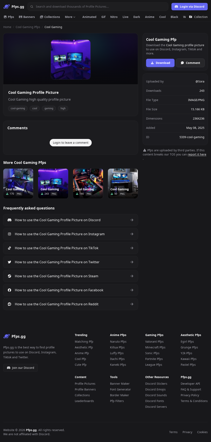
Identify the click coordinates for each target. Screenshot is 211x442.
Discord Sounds (156, 395)
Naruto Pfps (118, 341)
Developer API (190, 384)
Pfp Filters (117, 401)
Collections (51, 17)
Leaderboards (84, 401)
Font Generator (120, 389)
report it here (197, 154)
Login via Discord (192, 6)
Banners (28, 17)
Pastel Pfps (188, 365)
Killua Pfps (117, 347)
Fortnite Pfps (154, 359)
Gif (103, 17)
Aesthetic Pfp (84, 347)
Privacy (187, 432)
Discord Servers (156, 407)
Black (174, 17)
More (68, 17)
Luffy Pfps (117, 353)
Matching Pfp (84, 341)
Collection (201, 17)
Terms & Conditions (194, 401)
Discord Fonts (154, 401)
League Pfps (153, 365)
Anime (149, 17)
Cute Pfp (81, 365)
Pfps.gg (31, 430)
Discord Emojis (155, 389)
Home (7, 27)
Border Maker (119, 395)
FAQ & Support (191, 389)
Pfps (10, 17)
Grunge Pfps (189, 347)
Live (125, 17)
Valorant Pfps (154, 341)
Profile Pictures (85, 384)
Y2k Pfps (186, 353)
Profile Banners (85, 389)
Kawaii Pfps (189, 359)
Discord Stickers (156, 384)
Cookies (202, 432)
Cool (162, 17)
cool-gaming (18, 108)
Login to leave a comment (70, 143)
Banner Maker (120, 384)
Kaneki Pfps (118, 365)
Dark (136, 17)
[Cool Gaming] (18, 184)
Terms (173, 432)
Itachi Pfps (117, 359)
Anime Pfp (82, 353)
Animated (89, 17)
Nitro (114, 17)
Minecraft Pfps (155, 347)
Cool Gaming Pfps (28, 27)
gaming (49, 108)
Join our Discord (23, 368)
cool (34, 108)
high (63, 108)
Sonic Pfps (152, 353)
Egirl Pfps (187, 341)
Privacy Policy (190, 395)
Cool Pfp (80, 359)
